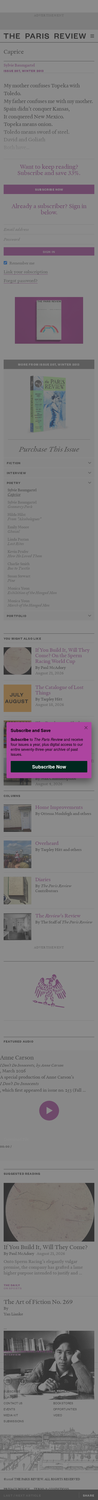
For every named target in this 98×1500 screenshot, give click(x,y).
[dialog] (49, 750)
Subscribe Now (49, 766)
